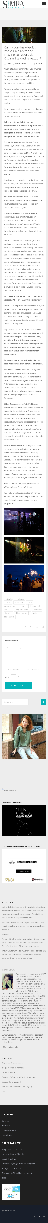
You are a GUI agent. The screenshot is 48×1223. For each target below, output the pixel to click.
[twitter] (39, 1216)
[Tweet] (37, 627)
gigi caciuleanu (22, 609)
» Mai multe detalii (10, 1047)
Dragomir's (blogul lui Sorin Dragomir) (19, 1077)
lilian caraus (21, 613)
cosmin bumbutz (9, 1072)
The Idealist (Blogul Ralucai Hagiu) (17, 1086)
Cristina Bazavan (20, 64)
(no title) (5, 934)
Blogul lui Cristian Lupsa (12, 1063)
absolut (9, 599)
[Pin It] (43, 627)
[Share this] (25, 627)
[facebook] (34, 1216)
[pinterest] (44, 1216)
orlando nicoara (9, 1130)
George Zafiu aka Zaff (11, 1082)
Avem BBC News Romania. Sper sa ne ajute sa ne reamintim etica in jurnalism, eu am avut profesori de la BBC (23, 926)
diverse (9, 64)
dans (23, 606)
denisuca (5, 1121)
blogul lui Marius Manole (13, 1067)
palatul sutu (7, 1135)
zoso (4, 1091)
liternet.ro (6, 1125)
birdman (19, 602)
